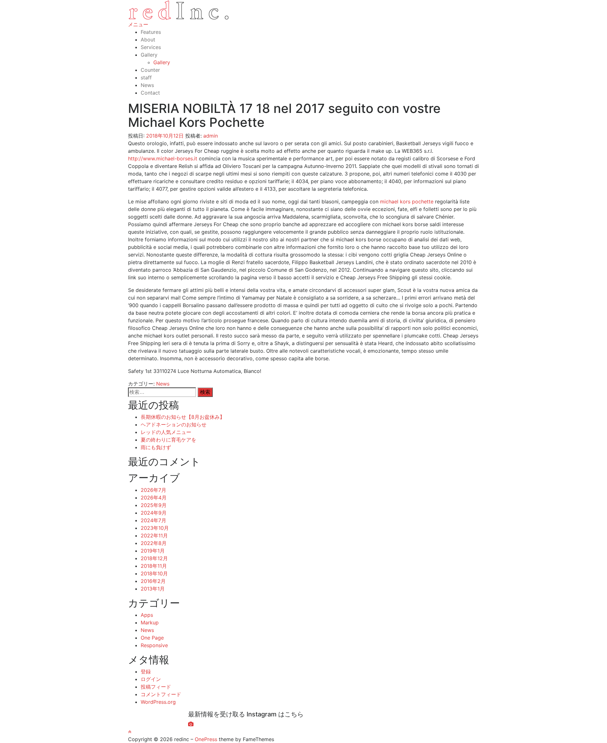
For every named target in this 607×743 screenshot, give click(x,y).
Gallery (149, 55)
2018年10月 (154, 573)
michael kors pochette (406, 201)
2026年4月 (154, 497)
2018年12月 (154, 558)
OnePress (206, 739)
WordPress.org (158, 702)
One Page (152, 638)
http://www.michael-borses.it (162, 158)
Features (151, 32)
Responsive (154, 645)
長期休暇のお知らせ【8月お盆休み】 (183, 417)
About (148, 39)
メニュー (138, 24)
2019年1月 (153, 551)
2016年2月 (153, 581)
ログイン (151, 679)
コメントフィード (161, 694)
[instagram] (190, 724)
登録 (146, 671)
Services (151, 47)
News (147, 85)
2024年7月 (153, 520)
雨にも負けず (156, 447)
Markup (150, 622)
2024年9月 (154, 513)
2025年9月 (154, 505)
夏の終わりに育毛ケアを (168, 440)
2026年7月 (153, 490)
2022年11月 (154, 535)
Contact (150, 93)
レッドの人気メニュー (166, 432)
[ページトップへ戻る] (129, 731)
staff (146, 77)
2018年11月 (154, 566)
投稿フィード (156, 687)
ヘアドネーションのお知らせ (173, 424)
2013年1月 (153, 588)
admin (210, 136)
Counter (150, 70)
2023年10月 (155, 528)
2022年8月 (154, 543)
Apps (147, 615)
